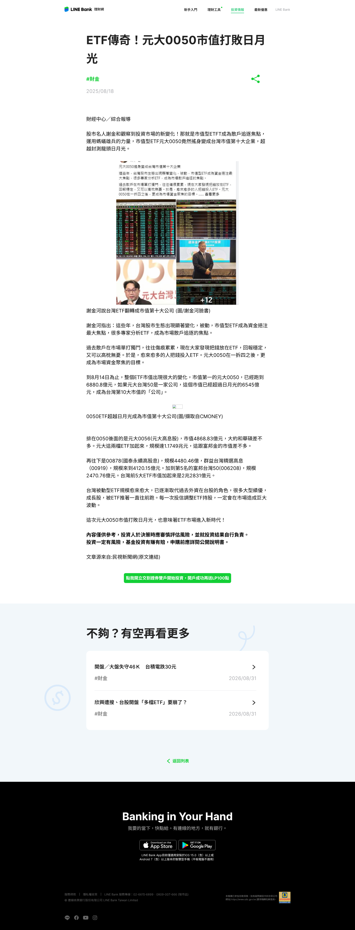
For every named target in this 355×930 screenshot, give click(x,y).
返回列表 (181, 761)
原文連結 (149, 557)
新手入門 (190, 10)
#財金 (92, 79)
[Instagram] (94, 917)
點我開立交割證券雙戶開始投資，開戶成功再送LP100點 (177, 578)
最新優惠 (260, 10)
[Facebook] (76, 917)
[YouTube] (85, 917)
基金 (221, 22)
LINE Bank (99, 9)
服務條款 (70, 894)
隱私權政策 (90, 894)
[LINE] (67, 917)
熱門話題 (242, 22)
